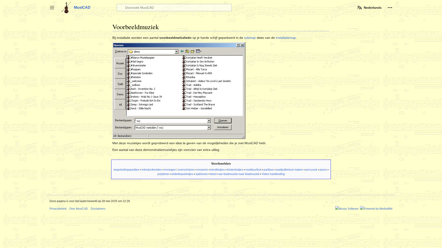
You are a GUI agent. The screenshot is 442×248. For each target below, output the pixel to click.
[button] (52, 7)
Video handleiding (273, 174)
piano (323, 169)
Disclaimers (98, 208)
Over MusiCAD (78, 208)
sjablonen (201, 174)
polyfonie (163, 174)
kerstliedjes (217, 169)
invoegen (170, 169)
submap (250, 37)
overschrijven (186, 169)
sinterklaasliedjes (182, 174)
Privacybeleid (58, 208)
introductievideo (152, 169)
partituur (269, 169)
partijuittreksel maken (289, 169)
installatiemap (286, 37)
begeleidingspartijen (127, 169)
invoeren (202, 169)
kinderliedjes (235, 169)
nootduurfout (253, 169)
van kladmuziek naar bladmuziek (238, 174)
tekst (213, 174)
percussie (311, 169)
